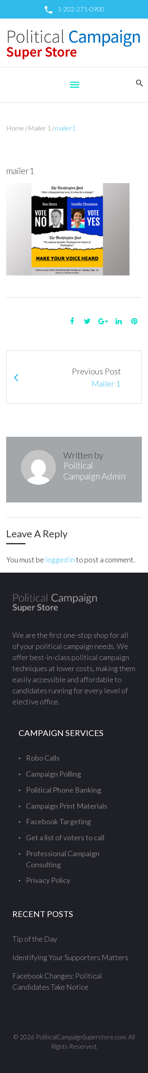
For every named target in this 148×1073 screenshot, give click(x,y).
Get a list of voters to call (65, 837)
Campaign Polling (53, 773)
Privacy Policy (48, 880)
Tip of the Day (34, 938)
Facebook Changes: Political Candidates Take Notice (57, 981)
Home (15, 128)
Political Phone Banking (63, 789)
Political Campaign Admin (94, 470)
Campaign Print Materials (66, 805)
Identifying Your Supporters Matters (70, 957)
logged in (60, 559)
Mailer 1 (39, 128)
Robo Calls (43, 757)
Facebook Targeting (58, 821)
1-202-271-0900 (81, 9)
